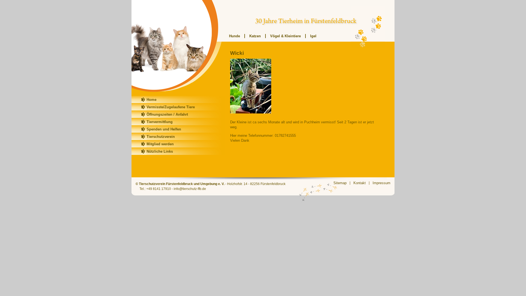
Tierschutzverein (161, 137)
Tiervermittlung (160, 122)
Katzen (255, 36)
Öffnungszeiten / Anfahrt (167, 114)
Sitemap (340, 183)
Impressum (381, 183)
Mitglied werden (160, 144)
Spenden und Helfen (164, 129)
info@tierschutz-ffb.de (190, 188)
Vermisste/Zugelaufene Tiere (171, 107)
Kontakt (359, 183)
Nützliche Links (160, 151)
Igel (313, 36)
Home (151, 100)
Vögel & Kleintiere (285, 36)
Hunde (234, 36)
